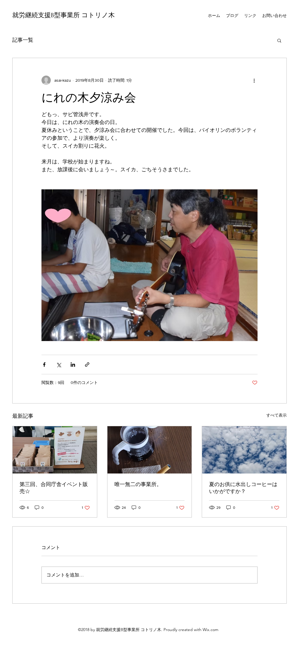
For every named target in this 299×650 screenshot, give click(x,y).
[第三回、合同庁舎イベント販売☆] (55, 449)
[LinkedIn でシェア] (73, 364)
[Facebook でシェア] (44, 364)
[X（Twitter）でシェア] (58, 364)
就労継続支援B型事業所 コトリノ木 (63, 15)
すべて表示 (276, 415)
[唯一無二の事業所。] (149, 449)
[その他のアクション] (254, 80)
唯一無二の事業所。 (138, 484)
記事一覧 (22, 40)
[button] (279, 40)
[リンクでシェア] (87, 364)
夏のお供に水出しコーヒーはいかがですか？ (243, 487)
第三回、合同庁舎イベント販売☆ (54, 487)
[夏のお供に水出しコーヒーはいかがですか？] (244, 449)
